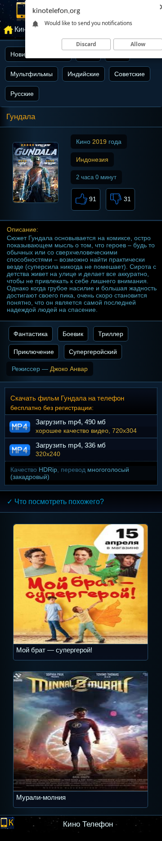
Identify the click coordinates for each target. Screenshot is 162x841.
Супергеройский (93, 351)
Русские (22, 93)
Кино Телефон (88, 824)
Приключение (34, 351)
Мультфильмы (31, 74)
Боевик (73, 333)
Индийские (83, 74)
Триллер (110, 333)
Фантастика (31, 333)
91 (91, 199)
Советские (129, 74)
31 (126, 199)
